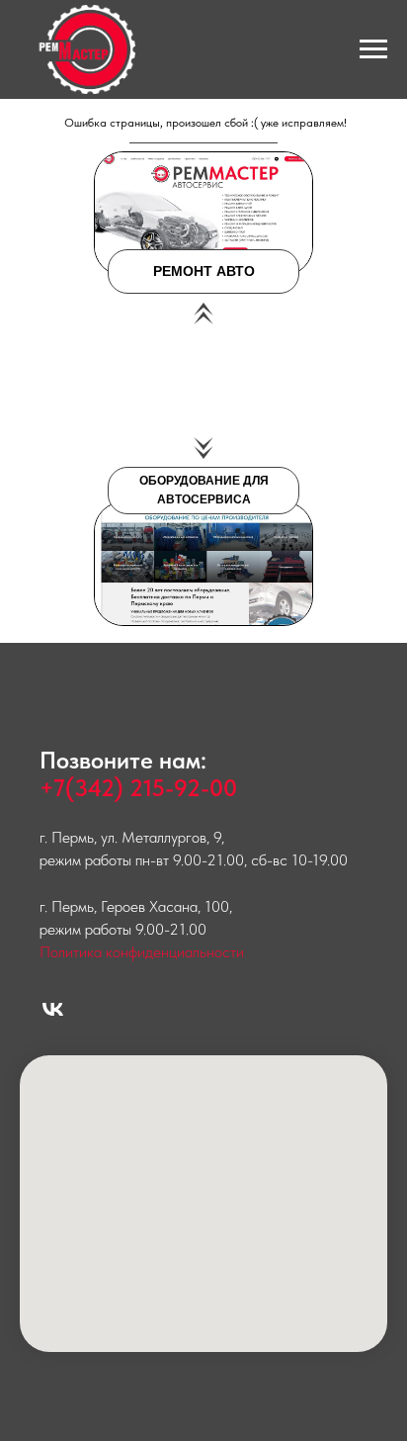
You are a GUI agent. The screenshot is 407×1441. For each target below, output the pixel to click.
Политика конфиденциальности (142, 952)
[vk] (53, 1009)
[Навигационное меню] (373, 49)
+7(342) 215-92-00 (138, 787)
